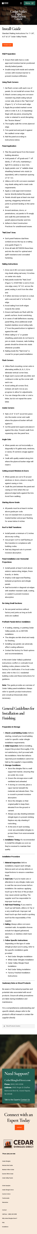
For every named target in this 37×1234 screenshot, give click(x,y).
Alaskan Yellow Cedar (8, 1169)
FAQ (3, 1222)
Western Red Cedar (7, 1165)
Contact (19, 1127)
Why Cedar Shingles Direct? (9, 1218)
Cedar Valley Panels (7, 1178)
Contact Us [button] (25, 1099)
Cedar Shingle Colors (8, 1190)
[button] (29, 3)
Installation (5, 1227)
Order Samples (6, 1185)
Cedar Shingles (6, 1161)
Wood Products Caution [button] (13, 1026)
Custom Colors (6, 1194)
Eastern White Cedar (7, 1174)
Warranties (5, 1202)
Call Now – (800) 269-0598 (9, 1214)
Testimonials (5, 1198)
